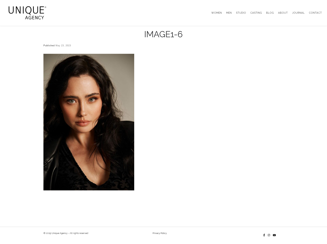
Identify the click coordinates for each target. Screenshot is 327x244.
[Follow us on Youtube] (274, 235)
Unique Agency (59, 233)
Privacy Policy (160, 233)
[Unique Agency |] (26, 12)
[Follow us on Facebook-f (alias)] (264, 235)
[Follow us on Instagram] (269, 235)
